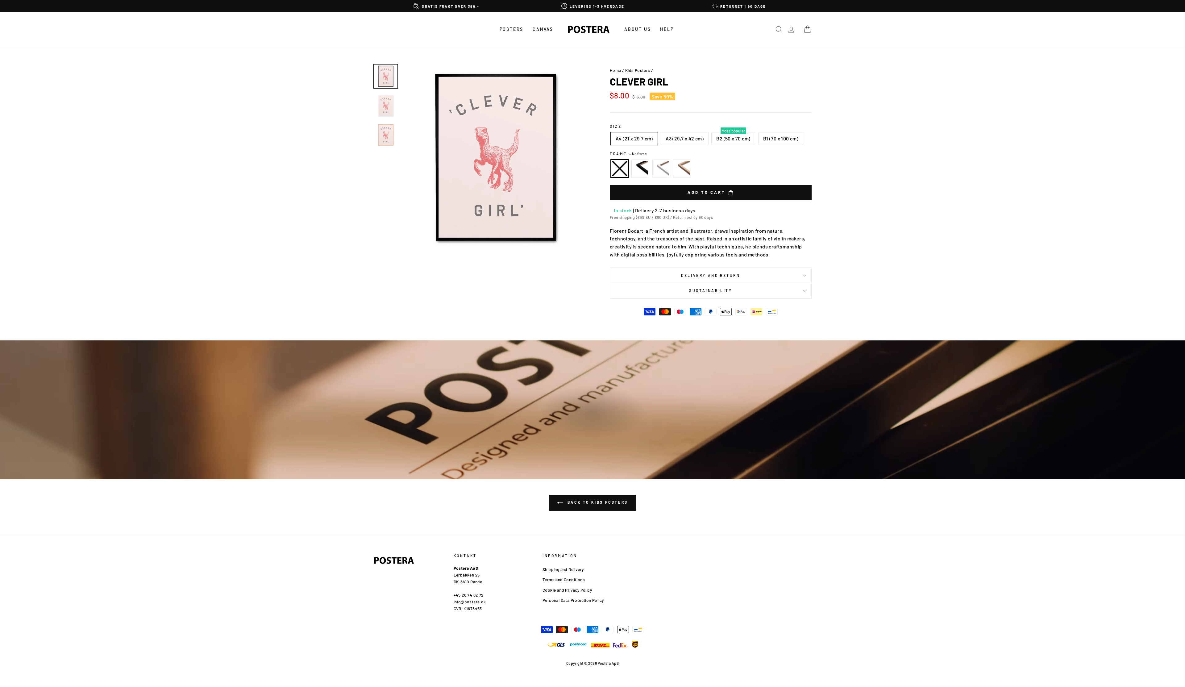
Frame (628, 154)
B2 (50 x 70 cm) (733, 138)
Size (616, 126)
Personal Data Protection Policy (573, 600)
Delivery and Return (710, 275)
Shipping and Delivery (563, 569)
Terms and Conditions (564, 579)
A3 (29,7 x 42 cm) (685, 138)
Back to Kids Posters (597, 502)
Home (615, 70)
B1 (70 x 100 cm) (780, 138)
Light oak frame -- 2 (682, 168)
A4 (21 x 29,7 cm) (634, 138)
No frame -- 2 (619, 168)
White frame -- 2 (661, 168)
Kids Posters (637, 70)
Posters (512, 29)
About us (637, 29)
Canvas (543, 29)
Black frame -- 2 (640, 168)
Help (667, 29)
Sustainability (710, 290)
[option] (446, 6)
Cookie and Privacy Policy (567, 590)
